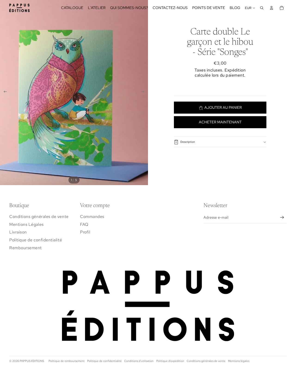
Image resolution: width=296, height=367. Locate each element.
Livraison (18, 232)
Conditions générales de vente (39, 216)
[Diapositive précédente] (4, 92)
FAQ (84, 224)
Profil (85, 232)
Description (187, 142)
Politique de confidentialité (35, 240)
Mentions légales (238, 361)
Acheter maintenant (220, 122)
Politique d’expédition (170, 361)
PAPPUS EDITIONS (32, 361)
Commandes (92, 216)
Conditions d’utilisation (139, 361)
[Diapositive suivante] (144, 92)
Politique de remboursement (67, 361)
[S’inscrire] (282, 217)
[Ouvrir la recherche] (262, 8)
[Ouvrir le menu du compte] (271, 8)
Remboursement (25, 247)
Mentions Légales (26, 224)
